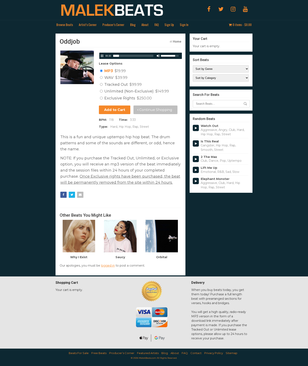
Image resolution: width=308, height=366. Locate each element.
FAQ (156, 24)
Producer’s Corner (113, 24)
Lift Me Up (209, 168)
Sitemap (231, 353)
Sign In (184, 24)
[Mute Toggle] (158, 55)
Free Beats (98, 353)
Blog (133, 24)
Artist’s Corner (88, 24)
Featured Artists (148, 353)
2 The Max (209, 157)
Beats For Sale (79, 353)
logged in (108, 265)
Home (177, 41)
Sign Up (169, 24)
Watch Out (209, 126)
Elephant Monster (215, 179)
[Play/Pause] (102, 55)
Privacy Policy (213, 353)
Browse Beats (64, 24)
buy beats (214, 290)
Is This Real (210, 141)
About (145, 24)
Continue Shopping (155, 110)
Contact (196, 353)
